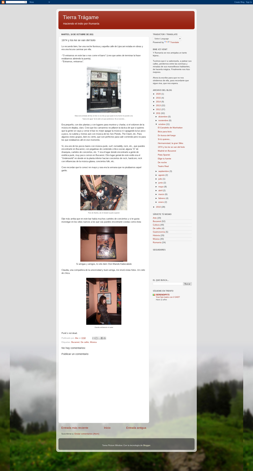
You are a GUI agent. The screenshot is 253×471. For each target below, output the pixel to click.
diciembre (163, 117)
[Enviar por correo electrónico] (93, 338)
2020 (158, 94)
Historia (156, 235)
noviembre (163, 120)
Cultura (156, 225)
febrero (162, 198)
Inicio (107, 427)
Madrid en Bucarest (167, 151)
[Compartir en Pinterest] (104, 338)
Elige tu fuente (164, 159)
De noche (162, 162)
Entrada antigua (136, 427)
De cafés (85, 342)
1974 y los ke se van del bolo (171, 147)
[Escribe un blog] (96, 338)
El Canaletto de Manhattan (170, 128)
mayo (161, 187)
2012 (158, 109)
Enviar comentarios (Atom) (87, 434)
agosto (161, 175)
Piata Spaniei (164, 155)
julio (160, 179)
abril (160, 190)
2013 (158, 105)
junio (160, 183)
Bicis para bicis (165, 132)
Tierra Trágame (81, 17)
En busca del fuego (167, 135)
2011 (158, 113)
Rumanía (157, 242)
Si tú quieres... (164, 139)
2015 (158, 98)
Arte (155, 218)
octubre (162, 124)
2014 (158, 102)
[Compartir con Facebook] (101, 338)
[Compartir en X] (99, 338)
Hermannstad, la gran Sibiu (170, 143)
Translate (174, 42)
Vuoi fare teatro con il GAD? (168, 297)
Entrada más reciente (74, 427)
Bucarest (75, 342)
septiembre (163, 171)
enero (161, 202)
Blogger (146, 445)
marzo (161, 194)
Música (93, 342)
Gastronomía (159, 232)
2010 (158, 207)
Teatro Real (163, 166)
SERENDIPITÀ (163, 295)
